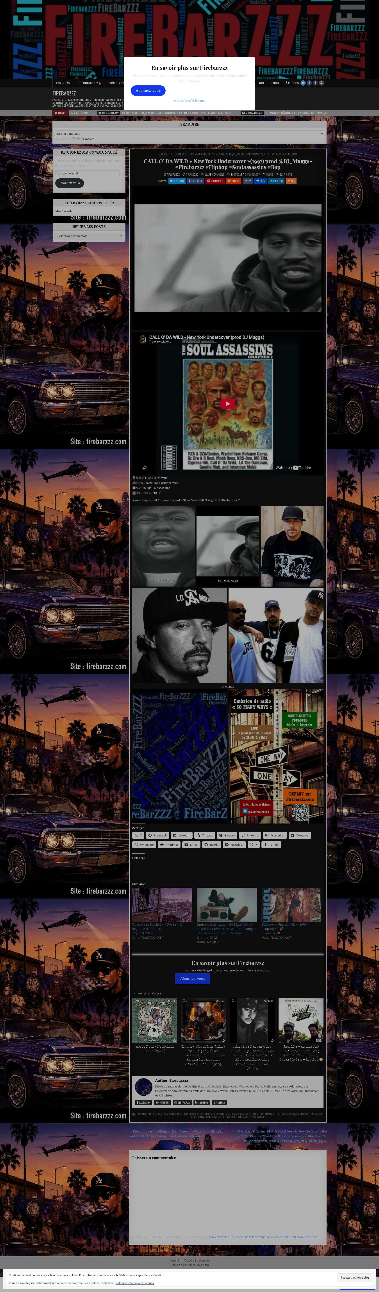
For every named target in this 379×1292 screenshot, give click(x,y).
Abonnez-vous (148, 91)
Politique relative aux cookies (135, 1283)
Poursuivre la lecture (189, 100)
